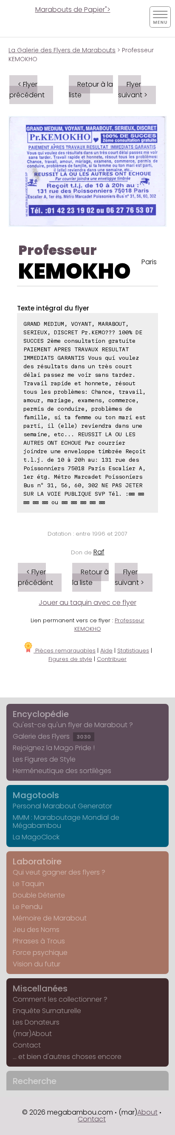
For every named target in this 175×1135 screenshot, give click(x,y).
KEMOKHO (74, 271)
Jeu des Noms (36, 930)
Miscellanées (40, 988)
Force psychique (40, 952)
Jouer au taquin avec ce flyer (87, 602)
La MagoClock (36, 837)
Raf (98, 552)
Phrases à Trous (39, 941)
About (147, 1112)
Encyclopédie (41, 714)
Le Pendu (27, 907)
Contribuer (112, 659)
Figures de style (70, 659)
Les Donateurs (36, 1022)
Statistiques (133, 651)
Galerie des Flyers (52, 736)
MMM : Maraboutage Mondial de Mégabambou (66, 821)
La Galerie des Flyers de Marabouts (62, 50)
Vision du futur (36, 964)
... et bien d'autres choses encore (67, 1057)
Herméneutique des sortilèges (62, 771)
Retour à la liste (91, 89)
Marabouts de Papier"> (72, 9)
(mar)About (32, 1034)
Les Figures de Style (44, 759)
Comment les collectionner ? (60, 999)
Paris (149, 262)
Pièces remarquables (65, 651)
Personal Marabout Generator (62, 806)
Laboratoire (37, 861)
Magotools (36, 795)
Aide (106, 651)
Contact (27, 1045)
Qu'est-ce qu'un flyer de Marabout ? (73, 725)
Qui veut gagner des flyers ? (59, 872)
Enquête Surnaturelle (47, 1011)
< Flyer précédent (27, 89)
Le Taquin (28, 884)
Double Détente (39, 895)
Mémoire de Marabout (50, 918)
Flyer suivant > (132, 89)
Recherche (34, 1081)
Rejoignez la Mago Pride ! (54, 748)
